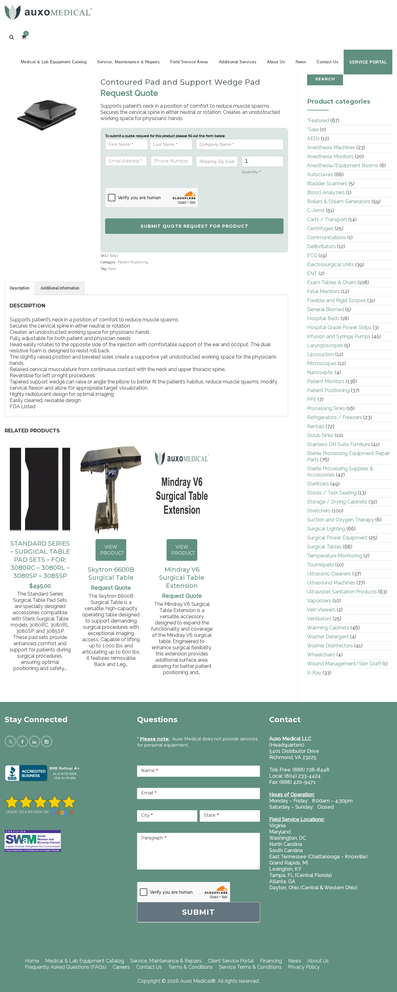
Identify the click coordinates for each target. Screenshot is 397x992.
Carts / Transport (327, 219)
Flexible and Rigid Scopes (336, 300)
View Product (112, 550)
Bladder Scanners (327, 183)
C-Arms (316, 210)
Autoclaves (320, 174)
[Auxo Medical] (48, 12)
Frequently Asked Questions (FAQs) (65, 967)
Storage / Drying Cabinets (337, 502)
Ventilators (319, 619)
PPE (311, 399)
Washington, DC (287, 838)
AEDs (313, 138)
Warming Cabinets (328, 628)
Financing (271, 961)
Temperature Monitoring (334, 556)
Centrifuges (320, 228)
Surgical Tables (324, 547)
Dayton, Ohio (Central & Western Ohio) (313, 888)
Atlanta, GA (282, 881)
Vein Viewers (321, 610)
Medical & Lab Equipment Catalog (54, 62)
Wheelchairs (321, 655)
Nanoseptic (320, 372)
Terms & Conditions (190, 967)
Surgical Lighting (326, 529)
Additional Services (238, 62)
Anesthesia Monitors (330, 156)
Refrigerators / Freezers (334, 417)
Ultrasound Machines (331, 583)
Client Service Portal (231, 961)
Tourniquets (320, 565)
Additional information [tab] (60, 288)
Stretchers (319, 511)
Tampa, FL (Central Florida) (300, 875)
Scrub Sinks (320, 435)
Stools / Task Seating (332, 493)
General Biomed (325, 309)
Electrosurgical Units (330, 264)
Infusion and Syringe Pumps (339, 336)
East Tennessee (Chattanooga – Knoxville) (318, 857)
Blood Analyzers (326, 192)
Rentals (315, 426)
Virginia (277, 826)
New (112, 268)
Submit (198, 912)
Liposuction (320, 354)
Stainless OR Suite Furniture (338, 444)
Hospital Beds (323, 318)
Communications (326, 237)
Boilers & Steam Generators (338, 201)
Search (325, 78)
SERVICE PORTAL (368, 62)
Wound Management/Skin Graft (344, 664)
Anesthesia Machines (331, 147)
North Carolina (285, 844)
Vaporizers (319, 601)
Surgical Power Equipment (337, 538)
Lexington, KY (285, 869)
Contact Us (327, 62)
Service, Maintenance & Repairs (128, 62)
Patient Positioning (133, 262)
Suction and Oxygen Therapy (340, 520)
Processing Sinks (326, 408)
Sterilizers (318, 484)
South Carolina (286, 850)
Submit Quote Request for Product (194, 226)
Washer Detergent (328, 637)
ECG (312, 255)
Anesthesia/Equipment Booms (342, 165)
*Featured (318, 120)
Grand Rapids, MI (288, 863)
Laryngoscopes (325, 345)
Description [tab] (19, 288)
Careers (121, 967)
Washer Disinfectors (330, 646)
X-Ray (314, 673)
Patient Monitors (326, 381)
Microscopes (322, 363)
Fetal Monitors (323, 291)
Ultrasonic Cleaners (329, 574)
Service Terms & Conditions (250, 967)
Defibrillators (321, 246)
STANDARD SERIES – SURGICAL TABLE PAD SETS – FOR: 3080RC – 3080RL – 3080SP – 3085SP (40, 559)
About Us (276, 62)
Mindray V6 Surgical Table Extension (181, 577)
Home (32, 961)
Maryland (280, 832)
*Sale (313, 129)
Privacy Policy (304, 967)
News (301, 62)
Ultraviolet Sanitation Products (342, 592)
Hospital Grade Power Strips (339, 327)
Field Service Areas (189, 62)
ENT (312, 273)
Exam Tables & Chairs (331, 282)
